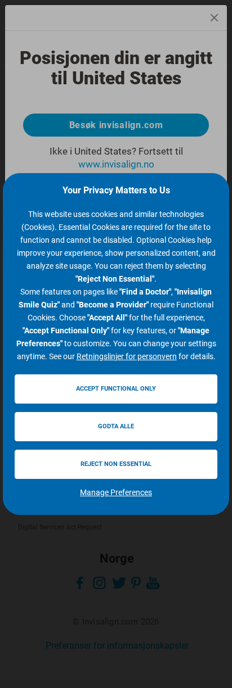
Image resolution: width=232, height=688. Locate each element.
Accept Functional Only (116, 388)
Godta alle (116, 426)
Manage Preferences (116, 492)
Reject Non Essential (116, 464)
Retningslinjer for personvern (127, 356)
